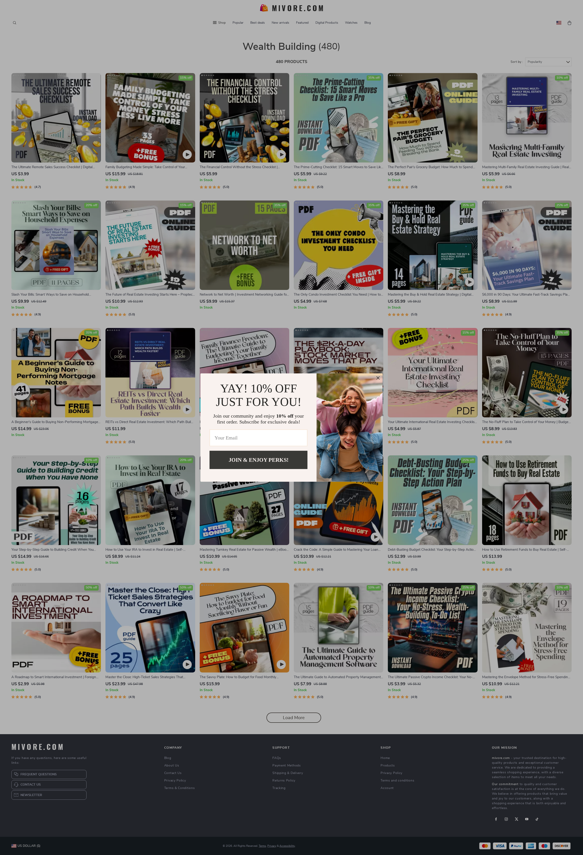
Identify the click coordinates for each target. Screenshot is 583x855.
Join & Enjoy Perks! (259, 460)
